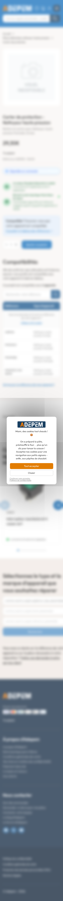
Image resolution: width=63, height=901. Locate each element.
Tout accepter (31, 466)
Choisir (31, 472)
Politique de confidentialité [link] (20, 480)
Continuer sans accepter (20, 478)
